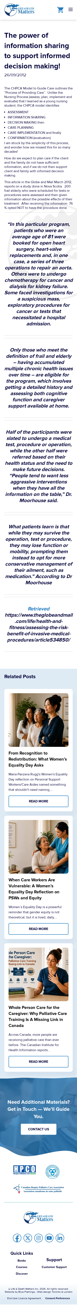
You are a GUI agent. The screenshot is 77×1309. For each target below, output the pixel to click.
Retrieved (38, 609)
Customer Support (54, 1267)
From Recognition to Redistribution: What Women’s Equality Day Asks (38, 759)
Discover (22, 1274)
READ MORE (38, 801)
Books (22, 1260)
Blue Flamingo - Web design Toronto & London (45, 1292)
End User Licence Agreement (24, 1298)
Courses (21, 1267)
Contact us (38, 1129)
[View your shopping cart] (59, 9)
